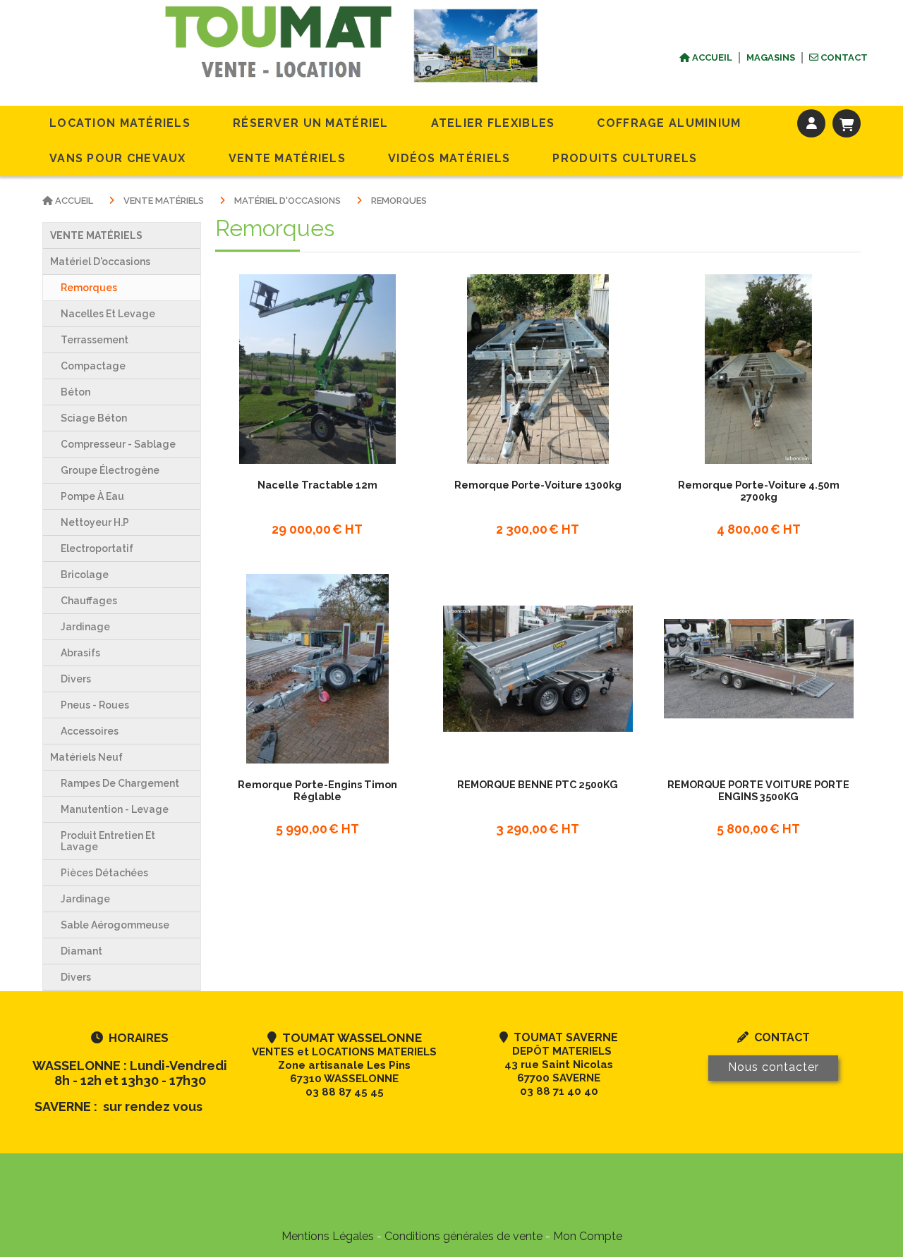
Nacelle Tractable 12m (317, 485)
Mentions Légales (327, 1236)
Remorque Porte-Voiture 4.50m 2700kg (759, 491)
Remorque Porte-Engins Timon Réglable (317, 790)
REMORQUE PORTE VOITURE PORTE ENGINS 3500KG (758, 790)
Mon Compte (587, 1236)
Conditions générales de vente (463, 1236)
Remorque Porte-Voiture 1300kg (538, 485)
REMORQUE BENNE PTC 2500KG (537, 784)
